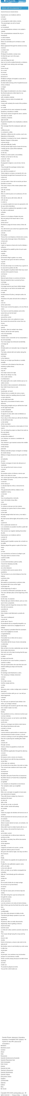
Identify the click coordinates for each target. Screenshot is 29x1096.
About (2, 1051)
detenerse (15, 1037)
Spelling (3, 1078)
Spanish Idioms (14, 11)
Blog (2, 1086)
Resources (4, 1056)
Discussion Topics (6, 1076)
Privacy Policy (16, 1095)
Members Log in (5, 1047)
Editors (3, 1084)
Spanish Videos (5, 1074)
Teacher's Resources (7, 1070)
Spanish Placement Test (8, 1060)
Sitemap (3, 1082)
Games (3, 1066)
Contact (3, 1049)
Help (2, 1054)
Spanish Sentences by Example (10, 1058)
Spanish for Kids (5, 1068)
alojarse (21, 1039)
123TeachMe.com (18, 1093)
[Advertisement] (14, 991)
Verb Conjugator (5, 1062)
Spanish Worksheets (7, 1072)
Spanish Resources (5, 11)
